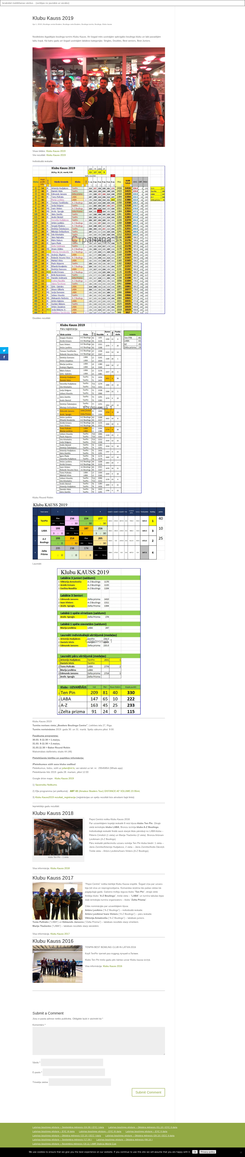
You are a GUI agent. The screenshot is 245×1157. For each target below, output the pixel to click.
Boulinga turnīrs (88, 24)
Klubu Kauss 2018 (60, 868)
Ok (195, 1151)
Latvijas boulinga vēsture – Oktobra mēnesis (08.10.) (124, 1139)
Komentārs (39, 1024)
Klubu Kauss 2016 (112, 966)
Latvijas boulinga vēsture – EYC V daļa (146, 1131)
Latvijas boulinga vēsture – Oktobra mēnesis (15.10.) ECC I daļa (66, 1135)
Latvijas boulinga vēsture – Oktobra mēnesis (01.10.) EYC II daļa (142, 1127)
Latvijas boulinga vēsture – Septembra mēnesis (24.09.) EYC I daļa (68, 1127)
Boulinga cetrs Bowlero (71, 24)
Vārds (36, 1062)
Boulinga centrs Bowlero (52, 24)
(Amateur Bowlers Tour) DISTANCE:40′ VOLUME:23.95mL (104, 791)
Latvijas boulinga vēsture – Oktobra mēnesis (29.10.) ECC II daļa (139, 1135)
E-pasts (37, 1072)
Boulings (98, 24)
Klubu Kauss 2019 (56, 151)
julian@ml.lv (68, 768)
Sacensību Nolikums (46, 784)
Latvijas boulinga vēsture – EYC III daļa (53, 1131)
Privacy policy (208, 1151)
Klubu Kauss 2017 (60, 933)
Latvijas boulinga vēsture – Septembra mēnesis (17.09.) (62, 1139)
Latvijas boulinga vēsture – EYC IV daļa (100, 1131)
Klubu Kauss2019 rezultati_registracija (55, 797)
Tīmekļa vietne (40, 1082)
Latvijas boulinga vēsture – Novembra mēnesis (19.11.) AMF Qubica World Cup (74, 1144)
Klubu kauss (107, 24)
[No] (240, 1152)
